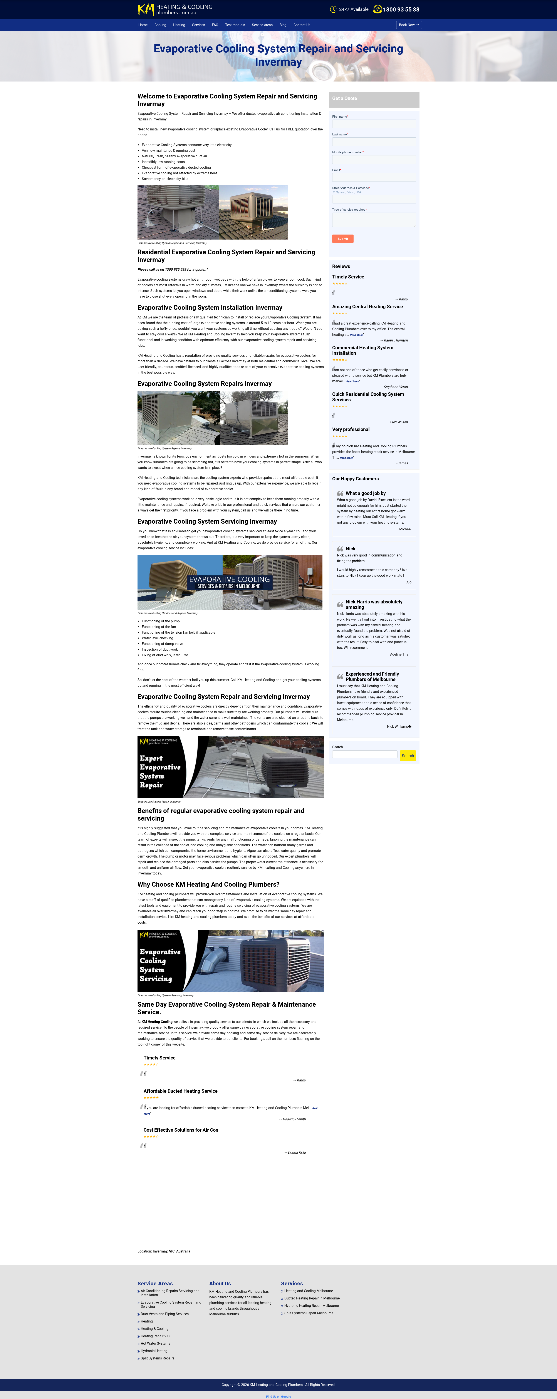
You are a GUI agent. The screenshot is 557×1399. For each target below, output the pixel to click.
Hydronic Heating (154, 1351)
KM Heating (387, 517)
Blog (283, 25)
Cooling (160, 25)
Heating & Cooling (154, 1329)
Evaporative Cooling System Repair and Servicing (171, 1304)
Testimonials (235, 25)
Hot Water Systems (155, 1343)
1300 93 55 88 (401, 9)
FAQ (215, 25)
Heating (179, 25)
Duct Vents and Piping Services (165, 1314)
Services (198, 25)
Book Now (407, 25)
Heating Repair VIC (155, 1336)
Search (337, 747)
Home (143, 25)
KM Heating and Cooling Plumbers (276, 1385)
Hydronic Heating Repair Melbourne (311, 1306)
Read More (356, 334)
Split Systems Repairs (157, 1358)
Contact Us (302, 25)
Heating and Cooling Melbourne (308, 1291)
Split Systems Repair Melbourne (308, 1313)
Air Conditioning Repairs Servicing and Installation (170, 1293)
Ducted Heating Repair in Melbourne (312, 1298)
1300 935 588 (175, 269)
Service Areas (262, 25)
